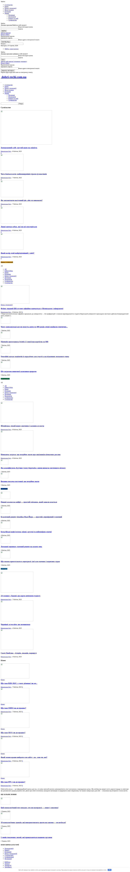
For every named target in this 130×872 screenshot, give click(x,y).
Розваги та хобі (13, 18)
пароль (20, 29)
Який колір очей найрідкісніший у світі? (17, 253)
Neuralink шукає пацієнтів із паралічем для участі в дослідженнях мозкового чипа (35, 357)
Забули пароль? (6, 33)
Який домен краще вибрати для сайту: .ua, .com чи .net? (24, 757)
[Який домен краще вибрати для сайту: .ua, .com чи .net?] (15, 752)
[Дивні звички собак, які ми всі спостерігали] (12, 223)
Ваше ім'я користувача (25, 27)
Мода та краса (9, 10)
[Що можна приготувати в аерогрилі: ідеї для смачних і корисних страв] (5, 558)
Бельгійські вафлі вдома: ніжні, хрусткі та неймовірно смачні (26, 532)
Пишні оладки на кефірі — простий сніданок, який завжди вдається (29, 502)
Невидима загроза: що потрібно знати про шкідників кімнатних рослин (30, 455)
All (5, 269)
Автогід (7, 863)
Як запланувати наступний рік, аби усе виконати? (22, 200)
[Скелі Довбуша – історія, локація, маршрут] (17, 649)
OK (109, 870)
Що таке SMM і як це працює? (13, 708)
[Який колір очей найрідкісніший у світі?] (12, 249)
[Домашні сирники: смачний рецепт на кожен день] (5, 543)
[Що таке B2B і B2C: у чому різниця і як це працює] (15, 678)
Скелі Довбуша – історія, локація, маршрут (19, 653)
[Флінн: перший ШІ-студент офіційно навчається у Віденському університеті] (15, 303)
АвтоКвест (8, 867)
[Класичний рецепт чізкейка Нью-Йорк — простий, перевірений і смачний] (5, 513)
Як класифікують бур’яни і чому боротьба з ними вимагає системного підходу (33, 468)
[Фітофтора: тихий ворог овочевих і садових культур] (17, 422)
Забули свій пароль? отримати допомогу (14, 61)
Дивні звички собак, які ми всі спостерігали (19, 227)
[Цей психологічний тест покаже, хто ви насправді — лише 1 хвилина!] (5, 804)
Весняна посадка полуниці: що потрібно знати (20, 481)
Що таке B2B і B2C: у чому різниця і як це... (19, 683)
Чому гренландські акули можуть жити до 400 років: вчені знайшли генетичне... (34, 327)
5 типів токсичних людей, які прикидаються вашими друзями (26, 837)
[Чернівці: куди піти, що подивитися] (17, 621)
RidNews (7, 862)
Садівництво (12, 20)
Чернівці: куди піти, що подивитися (15, 624)
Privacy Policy (5, 34)
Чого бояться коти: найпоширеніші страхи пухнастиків (24, 174)
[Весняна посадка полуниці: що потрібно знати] (4, 478)
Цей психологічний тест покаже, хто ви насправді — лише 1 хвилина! (29, 808)
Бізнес (7, 6)
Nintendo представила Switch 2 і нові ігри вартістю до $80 (24, 342)
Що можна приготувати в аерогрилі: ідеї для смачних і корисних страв (30, 561)
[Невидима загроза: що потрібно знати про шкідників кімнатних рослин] (17, 451)
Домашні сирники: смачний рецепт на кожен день (21, 547)
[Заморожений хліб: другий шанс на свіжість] (26, 144)
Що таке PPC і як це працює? (13, 782)
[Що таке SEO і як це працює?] (15, 727)
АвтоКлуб (8, 865)
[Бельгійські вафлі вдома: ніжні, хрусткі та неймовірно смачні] (5, 528)
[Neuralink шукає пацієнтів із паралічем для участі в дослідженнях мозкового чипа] (5, 353)
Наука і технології (10, 8)
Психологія (12, 17)
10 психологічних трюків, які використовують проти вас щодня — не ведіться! (33, 822)
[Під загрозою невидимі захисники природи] (5, 368)
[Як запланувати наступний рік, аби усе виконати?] (12, 196)
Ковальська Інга (6, 151)
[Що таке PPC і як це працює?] (15, 776)
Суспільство (9, 5)
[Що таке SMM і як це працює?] (15, 702)
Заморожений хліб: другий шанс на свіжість (19, 148)
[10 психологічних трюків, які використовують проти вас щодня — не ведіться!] (5, 819)
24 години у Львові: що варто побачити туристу (20, 596)
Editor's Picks (9, 271)
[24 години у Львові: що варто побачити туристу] (17, 592)
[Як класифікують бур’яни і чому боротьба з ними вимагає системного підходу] (4, 464)
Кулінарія (8, 11)
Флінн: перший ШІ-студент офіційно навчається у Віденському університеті (32, 309)
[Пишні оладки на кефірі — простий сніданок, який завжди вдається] (5, 498)
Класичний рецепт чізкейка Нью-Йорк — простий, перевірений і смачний (31, 517)
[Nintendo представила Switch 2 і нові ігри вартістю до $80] (5, 338)
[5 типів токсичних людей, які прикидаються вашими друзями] (5, 833)
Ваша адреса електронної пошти (28, 40)
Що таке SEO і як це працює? (13, 733)
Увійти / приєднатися (11, 49)
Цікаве (7, 13)
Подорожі (11, 15)
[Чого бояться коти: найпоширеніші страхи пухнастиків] (12, 170)
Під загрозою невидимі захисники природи (18, 371)
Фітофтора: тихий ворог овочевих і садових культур (22, 426)
